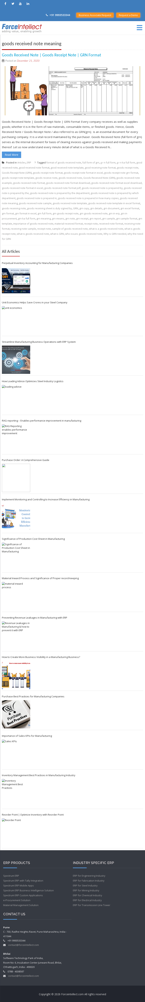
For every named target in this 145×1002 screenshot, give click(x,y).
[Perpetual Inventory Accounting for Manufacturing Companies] (16, 281)
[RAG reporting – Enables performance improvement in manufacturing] (16, 438)
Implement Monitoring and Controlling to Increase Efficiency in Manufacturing (45, 499)
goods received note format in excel (22, 188)
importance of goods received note (33, 223)
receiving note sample (23, 228)
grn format (8, 213)
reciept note (44, 228)
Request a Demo (128, 15)
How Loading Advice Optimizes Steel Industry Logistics (32, 381)
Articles (21, 162)
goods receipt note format (48, 172)
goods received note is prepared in (37, 198)
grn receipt (82, 218)
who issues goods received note (83, 233)
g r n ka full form (126, 162)
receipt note (91, 223)
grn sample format (126, 218)
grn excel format (129, 208)
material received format (69, 223)
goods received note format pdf (62, 188)
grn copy (84, 208)
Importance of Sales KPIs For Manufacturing (27, 736)
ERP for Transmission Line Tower (91, 905)
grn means (58, 218)
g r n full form (108, 162)
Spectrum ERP (11, 875)
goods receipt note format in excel (83, 172)
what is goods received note (33, 233)
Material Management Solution (21, 905)
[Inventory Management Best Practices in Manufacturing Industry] (16, 793)
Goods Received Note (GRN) (99, 177)
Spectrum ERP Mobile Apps (18, 885)
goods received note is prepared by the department (59, 193)
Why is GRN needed (114, 233)
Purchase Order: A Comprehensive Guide (25, 460)
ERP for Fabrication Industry (88, 880)
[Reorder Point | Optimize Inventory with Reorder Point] (16, 832)
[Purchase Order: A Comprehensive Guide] (16, 478)
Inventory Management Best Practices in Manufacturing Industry (38, 775)
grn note (70, 218)
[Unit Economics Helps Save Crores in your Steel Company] (16, 320)
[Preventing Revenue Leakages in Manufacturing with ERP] (16, 635)
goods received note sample (35, 203)
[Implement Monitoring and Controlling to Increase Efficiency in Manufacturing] (16, 517)
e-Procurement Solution (16, 900)
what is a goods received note (106, 228)
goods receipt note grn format (121, 172)
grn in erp (114, 213)
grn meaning (43, 218)
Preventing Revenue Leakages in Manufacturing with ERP (34, 617)
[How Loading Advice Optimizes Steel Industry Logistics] (16, 399)
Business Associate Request (95, 15)
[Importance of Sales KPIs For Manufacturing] (16, 754)
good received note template (67, 167)
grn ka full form (26, 218)
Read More (11, 154)
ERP (29, 162)
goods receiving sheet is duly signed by (49, 208)
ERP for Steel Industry (85, 885)
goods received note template (70, 203)
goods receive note (46, 177)
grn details (96, 208)
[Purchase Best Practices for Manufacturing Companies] (16, 714)
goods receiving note (14, 208)
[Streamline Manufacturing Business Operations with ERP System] (16, 360)
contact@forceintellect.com (23, 945)
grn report (95, 218)
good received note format (34, 167)
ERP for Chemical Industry (87, 895)
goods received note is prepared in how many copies (88, 198)
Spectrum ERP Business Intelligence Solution (28, 890)
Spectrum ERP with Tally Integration (23, 880)
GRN (75, 208)
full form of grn (90, 162)
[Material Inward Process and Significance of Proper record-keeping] (16, 596)
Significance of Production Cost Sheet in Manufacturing (33, 538)
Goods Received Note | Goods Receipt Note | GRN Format (51, 55)
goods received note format (29, 183)
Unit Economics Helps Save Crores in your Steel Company (34, 302)
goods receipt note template (18, 177)
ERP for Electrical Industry (87, 900)
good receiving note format (100, 167)
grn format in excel (25, 213)
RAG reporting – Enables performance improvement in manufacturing (41, 420)
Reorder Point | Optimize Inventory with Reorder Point (33, 814)
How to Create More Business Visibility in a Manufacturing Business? (41, 657)
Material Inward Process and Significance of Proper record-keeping (40, 578)
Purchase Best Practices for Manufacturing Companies (33, 696)
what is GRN (57, 233)
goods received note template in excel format (114, 203)
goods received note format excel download (116, 183)
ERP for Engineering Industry (89, 875)
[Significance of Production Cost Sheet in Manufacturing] (16, 557)
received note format (111, 223)
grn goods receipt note (66, 213)
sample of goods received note (70, 228)
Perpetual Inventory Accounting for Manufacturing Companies (37, 263)
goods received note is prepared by (102, 188)
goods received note (70, 177)
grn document (111, 208)
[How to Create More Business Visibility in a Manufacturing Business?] (16, 675)
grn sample (108, 218)
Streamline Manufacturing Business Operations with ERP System (39, 341)
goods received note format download (68, 183)
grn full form (45, 213)
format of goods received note (63, 162)
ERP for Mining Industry (86, 890)
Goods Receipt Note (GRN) (17, 172)
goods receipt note (127, 167)
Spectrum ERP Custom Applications (23, 895)
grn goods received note (94, 213)
